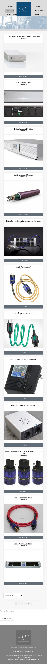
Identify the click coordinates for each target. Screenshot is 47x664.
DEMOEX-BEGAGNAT (38, 10)
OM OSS (10, 7)
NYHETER (37, 7)
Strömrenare (23, 84)
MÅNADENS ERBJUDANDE (10, 14)
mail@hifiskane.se (25, 657)
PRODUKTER (10, 10)
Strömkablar (23, 38)
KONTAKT (37, 14)
